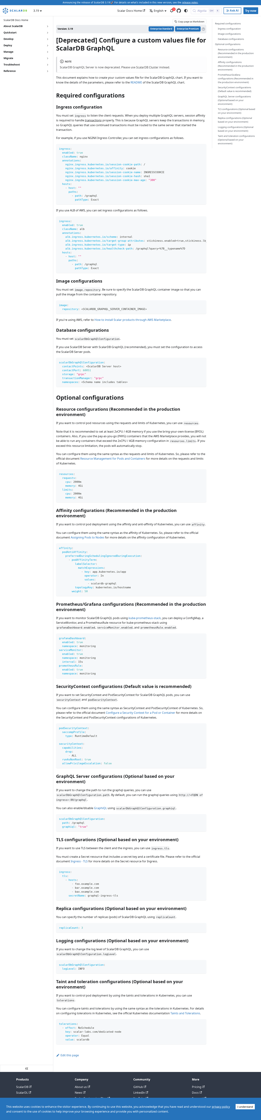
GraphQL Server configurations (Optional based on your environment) (234, 100)
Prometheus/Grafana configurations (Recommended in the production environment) (235, 78)
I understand (245, 1106)
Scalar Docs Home (129, 11)
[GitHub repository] (179, 11)
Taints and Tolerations (185, 1013)
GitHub (138, 1087)
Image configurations (229, 33)
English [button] (159, 11)
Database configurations (231, 39)
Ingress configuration (229, 28)
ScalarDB (22, 1087)
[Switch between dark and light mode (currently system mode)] (186, 11)
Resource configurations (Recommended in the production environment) (236, 53)
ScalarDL (22, 1093)
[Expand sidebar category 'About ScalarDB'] (47, 26)
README (136, 82)
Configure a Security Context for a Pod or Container (140, 713)
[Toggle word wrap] (195, 221)
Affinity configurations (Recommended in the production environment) (236, 66)
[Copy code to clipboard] (202, 148)
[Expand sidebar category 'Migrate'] (47, 58)
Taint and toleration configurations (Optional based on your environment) (236, 139)
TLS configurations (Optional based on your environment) (236, 110)
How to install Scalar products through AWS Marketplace (132, 320)
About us (81, 1087)
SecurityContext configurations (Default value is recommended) (234, 89)
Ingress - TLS (79, 861)
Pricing (196, 1087)
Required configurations (228, 23)
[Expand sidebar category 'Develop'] (47, 39)
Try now (250, 11)
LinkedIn (139, 1093)
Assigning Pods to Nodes (87, 537)
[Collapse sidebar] (26, 1068)
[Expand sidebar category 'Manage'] (47, 52)
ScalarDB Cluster (147, 67)
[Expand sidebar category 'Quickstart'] (47, 33)
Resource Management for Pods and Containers (112, 459)
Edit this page (70, 1055)
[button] (26, 65)
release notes (190, 2)
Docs (195, 1093)
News (78, 1093)
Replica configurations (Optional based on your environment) (235, 119)
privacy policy (221, 1107)
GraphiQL (100, 808)
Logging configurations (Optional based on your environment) (235, 128)
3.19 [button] (36, 11)
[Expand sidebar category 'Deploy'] (47, 45)
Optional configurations (227, 44)
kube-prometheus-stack (145, 618)
